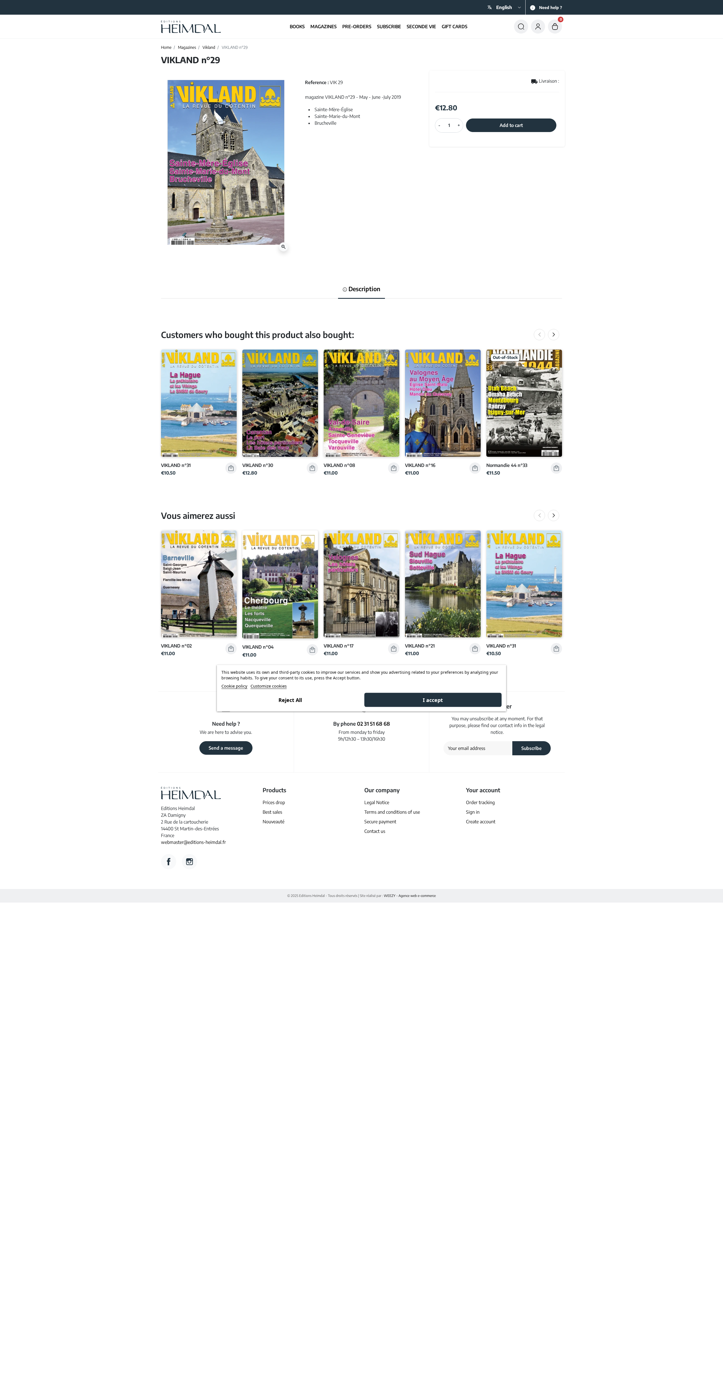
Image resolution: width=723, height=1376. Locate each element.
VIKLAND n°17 (339, 645)
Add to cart (511, 125)
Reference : (317, 82)
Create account (480, 821)
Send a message (226, 748)
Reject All (290, 699)
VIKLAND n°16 (420, 465)
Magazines (187, 47)
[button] (521, 26)
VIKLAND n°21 (420, 645)
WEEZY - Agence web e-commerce (410, 896)
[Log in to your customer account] (538, 26)
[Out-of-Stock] (524, 402)
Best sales (272, 812)
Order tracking (480, 802)
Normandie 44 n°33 (506, 465)
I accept (433, 699)
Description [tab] (363, 289)
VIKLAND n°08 (339, 465)
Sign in (473, 812)
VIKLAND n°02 (176, 645)
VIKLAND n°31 (176, 465)
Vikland (208, 47)
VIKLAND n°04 (258, 646)
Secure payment (380, 821)
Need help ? (550, 7)
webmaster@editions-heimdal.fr (193, 842)
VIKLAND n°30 (257, 465)
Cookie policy (234, 685)
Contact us (374, 831)
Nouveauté (273, 821)
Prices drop (274, 802)
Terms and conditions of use (392, 812)
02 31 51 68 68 (373, 723)
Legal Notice (376, 802)
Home (166, 47)
